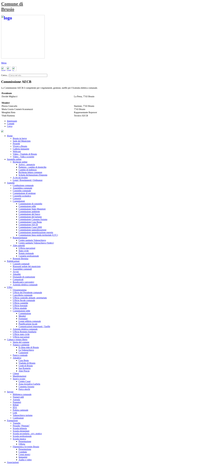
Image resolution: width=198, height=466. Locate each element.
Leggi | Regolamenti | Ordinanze (27, 180)
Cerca (9, 126)
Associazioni (13, 462)
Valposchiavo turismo (22, 415)
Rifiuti (16, 405)
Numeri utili (18, 397)
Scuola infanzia (20, 428)
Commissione (25, 313)
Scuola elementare (21, 431)
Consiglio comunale (22, 190)
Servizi (10, 392)
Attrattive (17, 358)
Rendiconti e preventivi (23, 282)
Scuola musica (19, 439)
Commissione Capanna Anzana (33, 219)
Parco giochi (24, 389)
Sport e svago (19, 378)
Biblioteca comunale (22, 394)
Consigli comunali (21, 264)
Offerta (22, 444)
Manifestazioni (19, 376)
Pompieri (17, 402)
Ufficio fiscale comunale (24, 300)
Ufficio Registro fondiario (24, 331)
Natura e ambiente (21, 345)
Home (10, 136)
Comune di (12, 3)
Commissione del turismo (30, 217)
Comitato (23, 452)
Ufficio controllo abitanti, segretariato (30, 297)
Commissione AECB (28, 224)
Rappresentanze (20, 237)
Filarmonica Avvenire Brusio (26, 446)
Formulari (23, 318)
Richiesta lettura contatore (30, 172)
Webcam (17, 151)
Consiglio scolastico (22, 196)
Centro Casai (24, 381)
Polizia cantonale (20, 410)
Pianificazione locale (28, 324)
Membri (22, 316)
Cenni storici (24, 454)
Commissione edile (27, 206)
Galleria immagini (21, 149)
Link (15, 412)
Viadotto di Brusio (27, 363)
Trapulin (16, 423)
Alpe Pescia (24, 371)
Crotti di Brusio (26, 365)
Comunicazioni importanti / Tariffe (34, 326)
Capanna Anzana (26, 386)
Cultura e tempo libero (17, 339)
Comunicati (18, 279)
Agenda (16, 399)
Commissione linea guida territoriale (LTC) (38, 235)
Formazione (12, 420)
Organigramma (20, 290)
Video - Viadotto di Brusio (25, 154)
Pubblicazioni (13, 261)
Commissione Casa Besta (30, 222)
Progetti (16, 143)
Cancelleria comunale (22, 295)
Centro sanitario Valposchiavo (32, 240)
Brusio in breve (20, 138)
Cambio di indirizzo (28, 169)
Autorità (10, 183)
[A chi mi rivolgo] (14, 70)
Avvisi (16, 271)
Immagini (23, 457)
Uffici (9, 287)
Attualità (17, 274)
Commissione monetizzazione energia (36, 232)
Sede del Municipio (22, 141)
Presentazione (25, 441)
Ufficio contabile (20, 303)
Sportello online (14, 159)
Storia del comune (21, 342)
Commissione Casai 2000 (30, 227)
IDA (15, 407)
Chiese (16, 373)
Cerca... (4, 75)
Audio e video (25, 459)
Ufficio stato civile (21, 334)
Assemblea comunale (22, 188)
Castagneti (23, 352)
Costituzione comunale (23, 185)
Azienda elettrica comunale (25, 284)
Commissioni (19, 201)
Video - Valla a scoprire (23, 156)
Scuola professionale (22, 436)
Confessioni (18, 418)
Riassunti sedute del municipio (27, 266)
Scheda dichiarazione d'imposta (33, 175)
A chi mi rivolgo (20, 177)
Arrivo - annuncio (27, 164)
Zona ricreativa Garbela (29, 384)
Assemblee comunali (22, 269)
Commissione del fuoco (29, 214)
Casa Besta (24, 360)
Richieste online (20, 162)
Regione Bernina (20, 258)
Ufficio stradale (20, 308)
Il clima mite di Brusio (29, 347)
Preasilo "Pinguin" (21, 425)
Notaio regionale (26, 253)
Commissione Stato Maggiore (32, 209)
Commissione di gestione (24, 193)
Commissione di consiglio (30, 203)
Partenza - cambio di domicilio (32, 167)
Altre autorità (19, 245)
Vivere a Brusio (20, 146)
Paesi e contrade (20, 355)
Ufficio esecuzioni (27, 248)
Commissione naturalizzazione (32, 230)
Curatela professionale (29, 256)
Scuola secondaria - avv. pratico (27, 433)
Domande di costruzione (24, 277)
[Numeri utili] (3, 70)
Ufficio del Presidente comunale (27, 292)
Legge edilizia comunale (30, 321)
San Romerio (25, 368)
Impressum (12, 121)
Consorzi (17, 198)
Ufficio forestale (20, 305)
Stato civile (24, 250)
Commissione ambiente (29, 211)
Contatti (10, 123)
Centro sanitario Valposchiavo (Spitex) (36, 243)
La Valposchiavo (26, 350)
